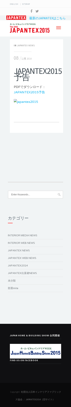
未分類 (12, 280)
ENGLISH (14, 4)
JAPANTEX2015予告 (29, 92)
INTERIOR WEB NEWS (21, 243)
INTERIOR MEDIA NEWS (22, 235)
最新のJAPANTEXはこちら (46, 18)
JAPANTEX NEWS (26, 45)
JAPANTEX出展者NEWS (22, 273)
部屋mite (13, 288)
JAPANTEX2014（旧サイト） (40, 399)
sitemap (26, 4)
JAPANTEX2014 (18, 265)
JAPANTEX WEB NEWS (22, 258)
